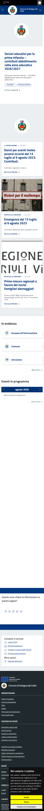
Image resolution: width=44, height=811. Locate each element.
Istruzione (16, 359)
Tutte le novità (11, 90)
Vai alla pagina (11, 172)
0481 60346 (19, 649)
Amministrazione (8, 693)
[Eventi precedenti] (4, 389)
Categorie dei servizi (9, 721)
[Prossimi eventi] (40, 389)
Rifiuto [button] (26, 802)
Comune (15, 346)
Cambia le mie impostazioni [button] (26, 806)
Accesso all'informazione (24, 333)
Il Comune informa (10, 145)
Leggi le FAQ (12, 642)
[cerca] (40, 10)
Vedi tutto (36, 402)
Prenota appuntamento (17, 653)
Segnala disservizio (15, 661)
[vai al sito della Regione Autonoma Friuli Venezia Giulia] (6, 2)
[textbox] (18, 611)
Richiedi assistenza (15, 646)
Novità (3, 765)
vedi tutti (36, 370)
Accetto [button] (26, 797)
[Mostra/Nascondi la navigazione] (2, 9)
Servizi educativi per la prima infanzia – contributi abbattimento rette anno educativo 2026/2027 (21, 61)
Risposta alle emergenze (12, 215)
